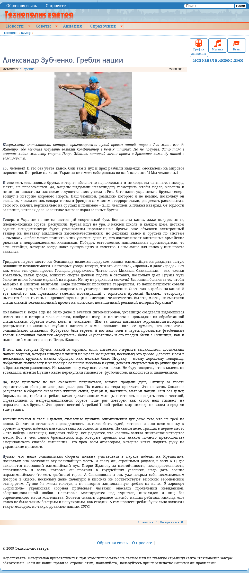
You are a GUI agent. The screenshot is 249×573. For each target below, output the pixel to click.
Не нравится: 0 (171, 522)
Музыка (217, 49)
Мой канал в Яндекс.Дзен (218, 60)
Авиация (72, 26)
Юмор (26, 32)
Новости (15, 26)
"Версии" (27, 69)
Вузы (236, 49)
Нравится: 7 (147, 522)
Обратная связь (21, 5)
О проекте (56, 5)
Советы (43, 26)
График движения (198, 51)
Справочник (103, 26)
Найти (240, 6)
